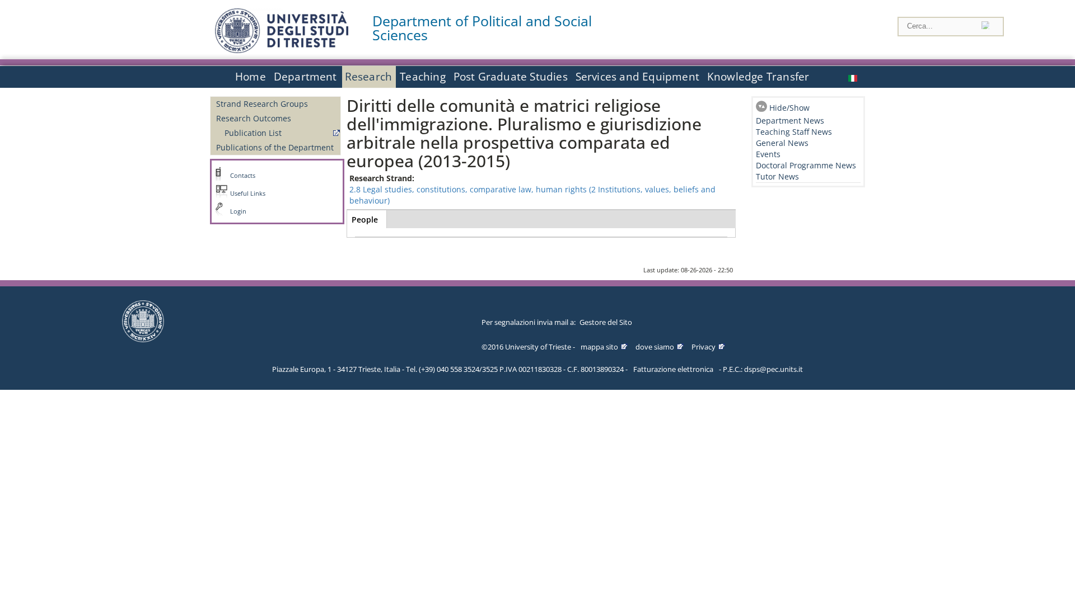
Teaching (423, 76)
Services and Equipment (637, 76)
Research (368, 76)
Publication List (253, 133)
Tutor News (777, 176)
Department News (790, 120)
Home (250, 76)
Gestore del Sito (605, 322)
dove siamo (654, 347)
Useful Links (247, 193)
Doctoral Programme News (806, 165)
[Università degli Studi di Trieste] (281, 50)
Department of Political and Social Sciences (482, 28)
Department (305, 76)
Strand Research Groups (262, 103)
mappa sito (599, 347)
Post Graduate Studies (511, 76)
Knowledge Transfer (758, 76)
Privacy (703, 347)
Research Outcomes (253, 118)
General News (782, 143)
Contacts (242, 176)
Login (238, 211)
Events (768, 154)
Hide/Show (789, 107)
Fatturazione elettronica (673, 369)
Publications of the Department (275, 147)
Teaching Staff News (794, 131)
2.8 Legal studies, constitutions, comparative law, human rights (468, 189)
